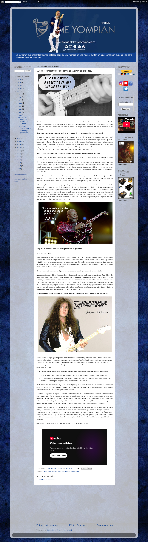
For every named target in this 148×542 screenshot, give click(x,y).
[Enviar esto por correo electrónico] (82, 468)
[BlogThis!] (84, 468)
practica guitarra (58, 471)
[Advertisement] (74, 504)
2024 (19, 85)
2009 (19, 169)
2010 (19, 166)
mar (20, 109)
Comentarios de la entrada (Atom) (59, 530)
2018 (19, 147)
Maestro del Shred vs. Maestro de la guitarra (24, 120)
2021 (19, 138)
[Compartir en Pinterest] (91, 468)
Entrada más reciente (47, 525)
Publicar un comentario (47, 480)
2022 (19, 91)
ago (20, 97)
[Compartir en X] (86, 468)
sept (20, 94)
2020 (19, 141)
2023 (19, 88)
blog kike (47, 471)
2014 (19, 160)
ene (20, 115)
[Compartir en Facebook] (89, 468)
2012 (19, 163)
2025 (19, 82)
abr (20, 106)
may (20, 103)
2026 (19, 79)
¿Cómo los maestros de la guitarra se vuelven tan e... (24, 130)
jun (20, 100)
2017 (19, 151)
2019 (19, 144)
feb (20, 112)
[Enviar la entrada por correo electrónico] (78, 468)
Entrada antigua (105, 525)
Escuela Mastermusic (20, 174)
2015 (19, 157)
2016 (19, 154)
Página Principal (77, 525)
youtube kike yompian (72, 471)
